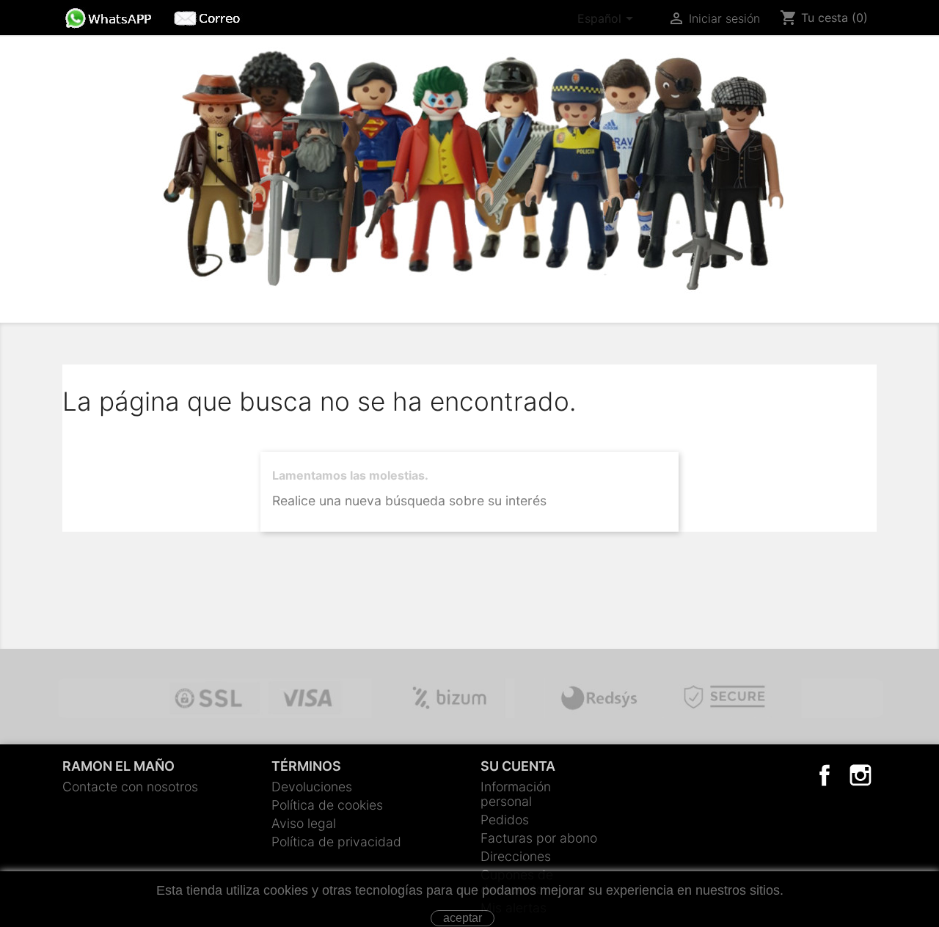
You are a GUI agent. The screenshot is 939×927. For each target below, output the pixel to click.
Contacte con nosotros (130, 786)
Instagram (860, 775)
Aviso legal (303, 823)
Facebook (824, 775)
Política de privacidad (336, 841)
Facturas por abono (539, 838)
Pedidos (505, 819)
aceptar (462, 918)
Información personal (516, 794)
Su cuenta (518, 766)
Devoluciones (311, 786)
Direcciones (516, 856)
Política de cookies (327, 805)
